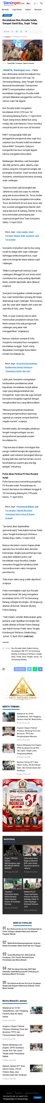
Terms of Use (23, 1099)
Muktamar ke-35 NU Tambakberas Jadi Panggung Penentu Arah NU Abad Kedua (29, 716)
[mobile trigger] (40, 4)
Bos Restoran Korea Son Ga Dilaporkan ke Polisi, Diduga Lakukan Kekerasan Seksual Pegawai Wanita (22, 931)
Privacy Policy (8, 1099)
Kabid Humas (32, 648)
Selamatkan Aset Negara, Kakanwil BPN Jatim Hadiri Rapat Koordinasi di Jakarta (31, 863)
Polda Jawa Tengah (24, 657)
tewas (36, 657)
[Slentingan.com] (13, 3)
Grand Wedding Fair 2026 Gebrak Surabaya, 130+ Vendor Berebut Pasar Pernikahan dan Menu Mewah (18, 957)
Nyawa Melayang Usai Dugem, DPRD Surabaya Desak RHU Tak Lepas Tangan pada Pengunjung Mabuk (13, 1051)
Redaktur (8, 36)
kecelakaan (16, 651)
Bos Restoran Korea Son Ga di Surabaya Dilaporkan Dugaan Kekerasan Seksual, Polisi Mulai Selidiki (21, 985)
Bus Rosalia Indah (19, 648)
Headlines (7, 15)
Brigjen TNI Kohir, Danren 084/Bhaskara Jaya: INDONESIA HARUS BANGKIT (12, 863)
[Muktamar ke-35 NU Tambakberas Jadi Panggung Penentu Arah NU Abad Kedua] (8, 717)
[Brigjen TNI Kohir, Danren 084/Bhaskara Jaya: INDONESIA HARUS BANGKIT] (13, 850)
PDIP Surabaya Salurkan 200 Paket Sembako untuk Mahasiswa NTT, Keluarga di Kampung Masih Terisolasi (20, 971)
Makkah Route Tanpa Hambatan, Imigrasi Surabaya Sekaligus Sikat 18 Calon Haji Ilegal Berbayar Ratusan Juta (31, 899)
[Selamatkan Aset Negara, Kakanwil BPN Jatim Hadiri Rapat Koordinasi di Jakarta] (32, 850)
